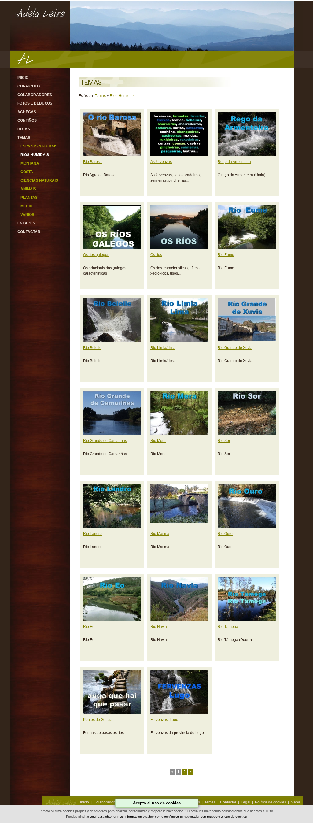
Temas (23, 137)
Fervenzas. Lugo (164, 719)
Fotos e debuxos (34, 103)
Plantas (29, 197)
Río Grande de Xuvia (235, 348)
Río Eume (226, 255)
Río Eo (88, 627)
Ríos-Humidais (34, 155)
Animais (28, 189)
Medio (26, 206)
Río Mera (158, 441)
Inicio (22, 78)
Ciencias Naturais (39, 180)
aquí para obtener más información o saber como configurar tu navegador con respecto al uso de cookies (168, 816)
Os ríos (156, 255)
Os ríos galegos (96, 255)
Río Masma (159, 534)
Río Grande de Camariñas (105, 441)
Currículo (28, 86)
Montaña (29, 163)
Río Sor (224, 441)
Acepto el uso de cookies (157, 803)
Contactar (28, 232)
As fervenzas (161, 162)
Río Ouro (225, 534)
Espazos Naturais (38, 146)
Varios (27, 215)
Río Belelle (92, 348)
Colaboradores (34, 95)
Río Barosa (92, 162)
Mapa (295, 802)
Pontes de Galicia (97, 719)
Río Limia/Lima (162, 348)
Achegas (26, 112)
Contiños (27, 120)
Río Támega (228, 627)
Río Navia (158, 627)
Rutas (23, 129)
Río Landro (92, 534)
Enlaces (26, 223)
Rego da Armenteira (234, 162)
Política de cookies (270, 802)
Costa (26, 172)
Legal (245, 802)
